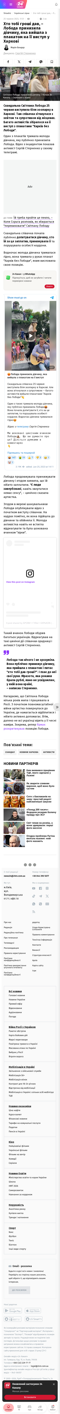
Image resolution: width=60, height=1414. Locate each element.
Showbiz (8, 13)
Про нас (7, 922)
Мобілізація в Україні (22, 1066)
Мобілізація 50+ (17, 1075)
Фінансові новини (18, 1118)
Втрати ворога (16, 1056)
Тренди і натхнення (18, 1217)
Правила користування (15, 953)
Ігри (34, 971)
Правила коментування (43, 935)
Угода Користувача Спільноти (41, 929)
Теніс (11, 1240)
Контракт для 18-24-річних (22, 1083)
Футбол (12, 1236)
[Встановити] (30, 1391)
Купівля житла (16, 1213)
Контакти (36, 945)
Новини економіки (20, 1106)
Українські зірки (22, 13)
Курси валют (15, 1114)
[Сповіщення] (56, 4)
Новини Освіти (17, 1173)
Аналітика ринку (17, 1209)
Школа (12, 1181)
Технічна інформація (42, 940)
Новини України (17, 999)
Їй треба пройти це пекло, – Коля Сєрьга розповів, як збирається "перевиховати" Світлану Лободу (29, 222)
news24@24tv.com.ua (14, 876)
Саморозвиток (16, 1190)
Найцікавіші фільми (19, 1146)
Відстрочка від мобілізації (22, 1088)
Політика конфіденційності (12, 959)
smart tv (13, 1319)
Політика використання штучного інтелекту (15, 967)
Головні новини (17, 995)
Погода (12, 1016)
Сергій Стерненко (25, 53)
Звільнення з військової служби (25, 1071)
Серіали (13, 1163)
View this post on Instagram (20, 582)
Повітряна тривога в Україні (23, 1044)
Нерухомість (16, 1204)
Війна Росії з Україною (22, 1027)
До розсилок (19, 1290)
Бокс (11, 1232)
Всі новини (15, 991)
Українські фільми (18, 1150)
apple (34, 1310)
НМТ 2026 (13, 1186)
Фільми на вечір (17, 1154)
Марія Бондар (18, 47)
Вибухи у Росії (16, 1052)
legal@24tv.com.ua (39, 1366)
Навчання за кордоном (20, 1194)
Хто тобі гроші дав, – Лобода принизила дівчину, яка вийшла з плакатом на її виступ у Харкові (44, 13)
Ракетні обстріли (17, 1031)
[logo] (20, 4)
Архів (34, 960)
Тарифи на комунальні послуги (24, 1123)
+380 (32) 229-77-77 (22, 1363)
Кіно (11, 1141)
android (13, 1310)
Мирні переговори (18, 1039)
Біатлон (13, 1244)
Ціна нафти (14, 1110)
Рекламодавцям (11, 948)
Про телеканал (11, 938)
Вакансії (36, 950)
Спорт (12, 1227)
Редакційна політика (13, 933)
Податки (13, 1127)
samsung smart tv (34, 1319)
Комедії (12, 1158)
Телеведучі (9, 943)
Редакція (8, 928)
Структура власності (41, 955)
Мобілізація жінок (18, 1079)
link (34, 888)
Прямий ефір (15, 1003)
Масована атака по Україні (22, 1048)
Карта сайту (37, 966)
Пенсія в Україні (17, 1131)
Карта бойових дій (18, 1035)
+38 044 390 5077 (40, 876)
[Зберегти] (51, 61)
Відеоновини (15, 1008)
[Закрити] (54, 1384)
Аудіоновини (15, 1012)
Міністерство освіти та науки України (27, 1177)
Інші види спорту (17, 1249)
